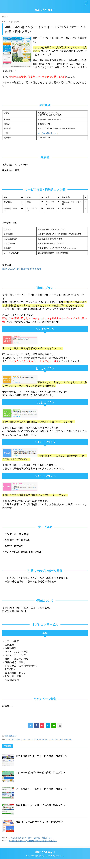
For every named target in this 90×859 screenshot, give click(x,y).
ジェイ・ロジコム (27, 739)
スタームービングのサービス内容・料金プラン (40, 772)
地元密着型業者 (39, 739)
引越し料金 (59, 739)
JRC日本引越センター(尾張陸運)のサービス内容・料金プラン (33, 841)
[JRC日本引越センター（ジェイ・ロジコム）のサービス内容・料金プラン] (48, 725)
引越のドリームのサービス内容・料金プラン (39, 821)
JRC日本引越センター (12, 739)
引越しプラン (49, 739)
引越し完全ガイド (45, 9)
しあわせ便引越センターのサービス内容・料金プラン (30, 838)
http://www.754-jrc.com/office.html (21, 268)
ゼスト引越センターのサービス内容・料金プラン (41, 756)
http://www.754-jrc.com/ (48, 133)
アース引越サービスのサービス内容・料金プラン (41, 789)
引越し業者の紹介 (11, 736)
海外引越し (68, 739)
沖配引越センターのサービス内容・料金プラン (40, 805)
